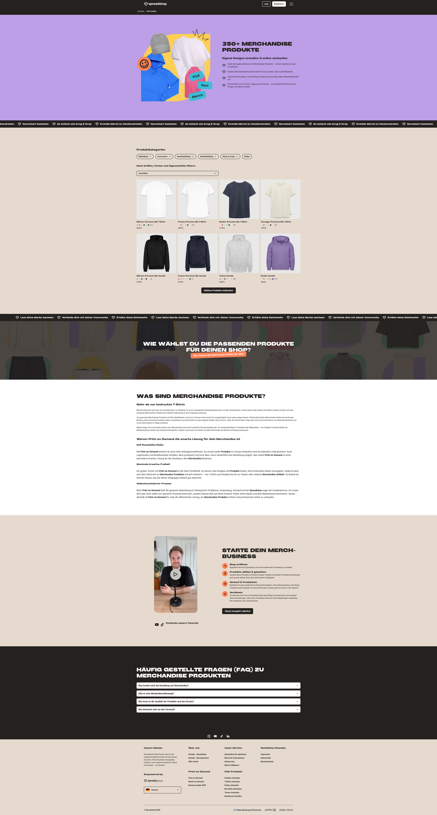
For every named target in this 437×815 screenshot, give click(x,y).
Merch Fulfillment (232, 765)
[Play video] (175, 574)
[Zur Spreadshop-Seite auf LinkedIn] (228, 736)
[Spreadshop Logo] (155, 4)
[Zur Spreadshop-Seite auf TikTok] (221, 736)
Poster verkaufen (232, 785)
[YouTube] (157, 625)
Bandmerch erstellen (233, 796)
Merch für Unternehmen (234, 758)
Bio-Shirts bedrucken (233, 789)
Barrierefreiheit (267, 762)
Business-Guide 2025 (197, 785)
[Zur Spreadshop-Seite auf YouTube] (215, 736)
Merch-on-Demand (196, 782)
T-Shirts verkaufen (232, 782)
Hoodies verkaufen (232, 778)
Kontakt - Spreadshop (197, 754)
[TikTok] (163, 625)
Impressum (265, 754)
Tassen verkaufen (232, 792)
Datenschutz (266, 758)
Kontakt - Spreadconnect (198, 758)
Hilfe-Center (193, 762)
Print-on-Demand (195, 778)
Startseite (140, 11)
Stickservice (230, 762)
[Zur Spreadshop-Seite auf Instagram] (209, 736)
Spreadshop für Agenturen (235, 754)
